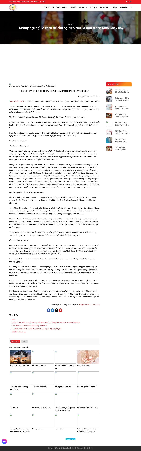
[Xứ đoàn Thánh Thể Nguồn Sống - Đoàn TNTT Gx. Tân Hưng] (12, 7)
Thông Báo (49, 7)
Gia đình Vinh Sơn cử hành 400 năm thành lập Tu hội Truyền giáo (37, 329)
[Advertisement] (54, 66)
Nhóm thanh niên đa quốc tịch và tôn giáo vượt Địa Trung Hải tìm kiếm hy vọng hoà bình (46, 322)
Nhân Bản (124, 7)
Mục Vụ (92, 7)
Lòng (13, 319)
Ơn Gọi (114, 7)
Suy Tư (70, 24)
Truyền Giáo (104, 7)
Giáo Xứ (73, 7)
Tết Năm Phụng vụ (19, 332)
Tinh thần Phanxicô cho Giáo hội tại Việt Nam (29, 326)
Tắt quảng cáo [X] (70, 439)
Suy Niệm (82, 7)
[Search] (131, 7)
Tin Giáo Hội (61, 7)
